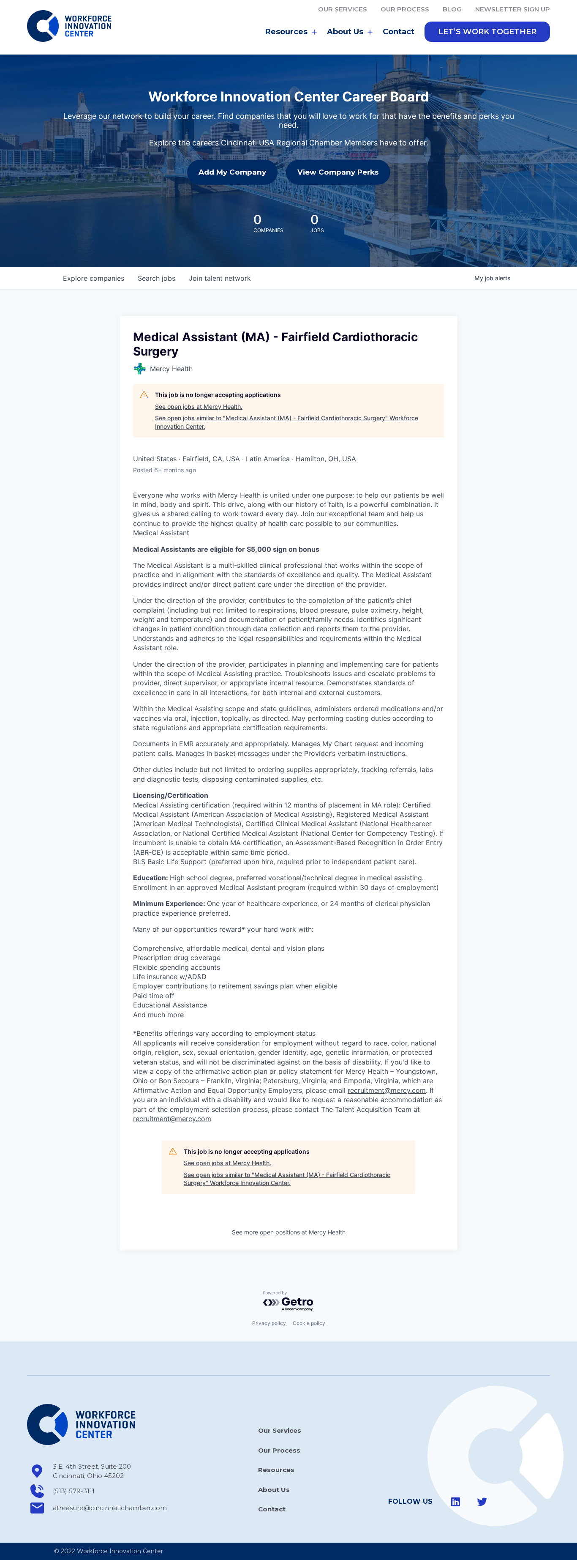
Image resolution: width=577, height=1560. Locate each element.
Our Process (405, 9)
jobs (156, 278)
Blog (452, 9)
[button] (487, 32)
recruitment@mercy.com (387, 1090)
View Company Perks (338, 172)
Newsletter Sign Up (512, 9)
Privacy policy (269, 1323)
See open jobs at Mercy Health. (198, 406)
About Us (274, 1490)
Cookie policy (309, 1323)
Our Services (342, 9)
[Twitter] (482, 1502)
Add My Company (232, 172)
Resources (276, 1470)
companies (93, 278)
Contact (398, 31)
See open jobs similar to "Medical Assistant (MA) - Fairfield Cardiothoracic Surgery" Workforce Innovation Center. (286, 422)
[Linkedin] (456, 1502)
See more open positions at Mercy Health (289, 1232)
